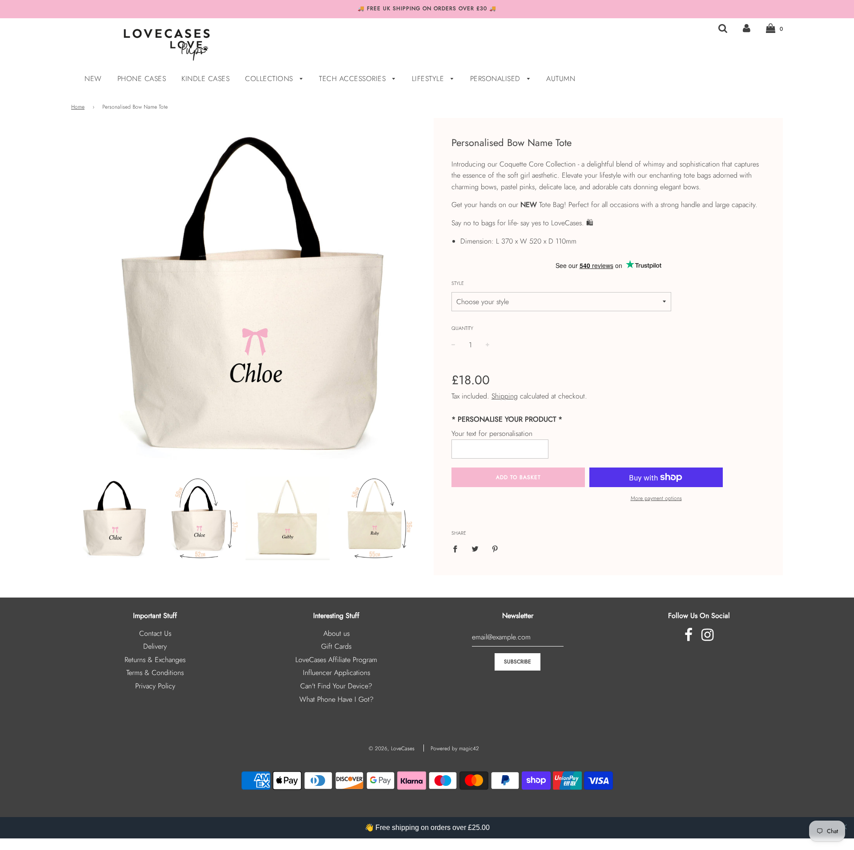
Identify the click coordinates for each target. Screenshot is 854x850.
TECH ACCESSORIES (353, 78)
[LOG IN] (746, 28)
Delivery (155, 646)
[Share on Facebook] (457, 548)
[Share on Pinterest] (495, 548)
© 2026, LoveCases (392, 748)
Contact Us (155, 633)
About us (336, 633)
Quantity (462, 328)
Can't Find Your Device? (336, 686)
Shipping (504, 396)
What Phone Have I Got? (336, 699)
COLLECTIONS (270, 78)
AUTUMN (560, 78)
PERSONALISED (496, 78)
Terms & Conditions (155, 672)
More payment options (656, 498)
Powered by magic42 (455, 748)
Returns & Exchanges (155, 660)
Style (457, 283)
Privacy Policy (155, 686)
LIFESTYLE (429, 78)
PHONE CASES (141, 78)
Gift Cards (336, 646)
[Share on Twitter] (475, 548)
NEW (93, 78)
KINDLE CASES (205, 78)
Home (78, 107)
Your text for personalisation (491, 433)
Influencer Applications (336, 672)
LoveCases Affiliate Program (336, 660)
